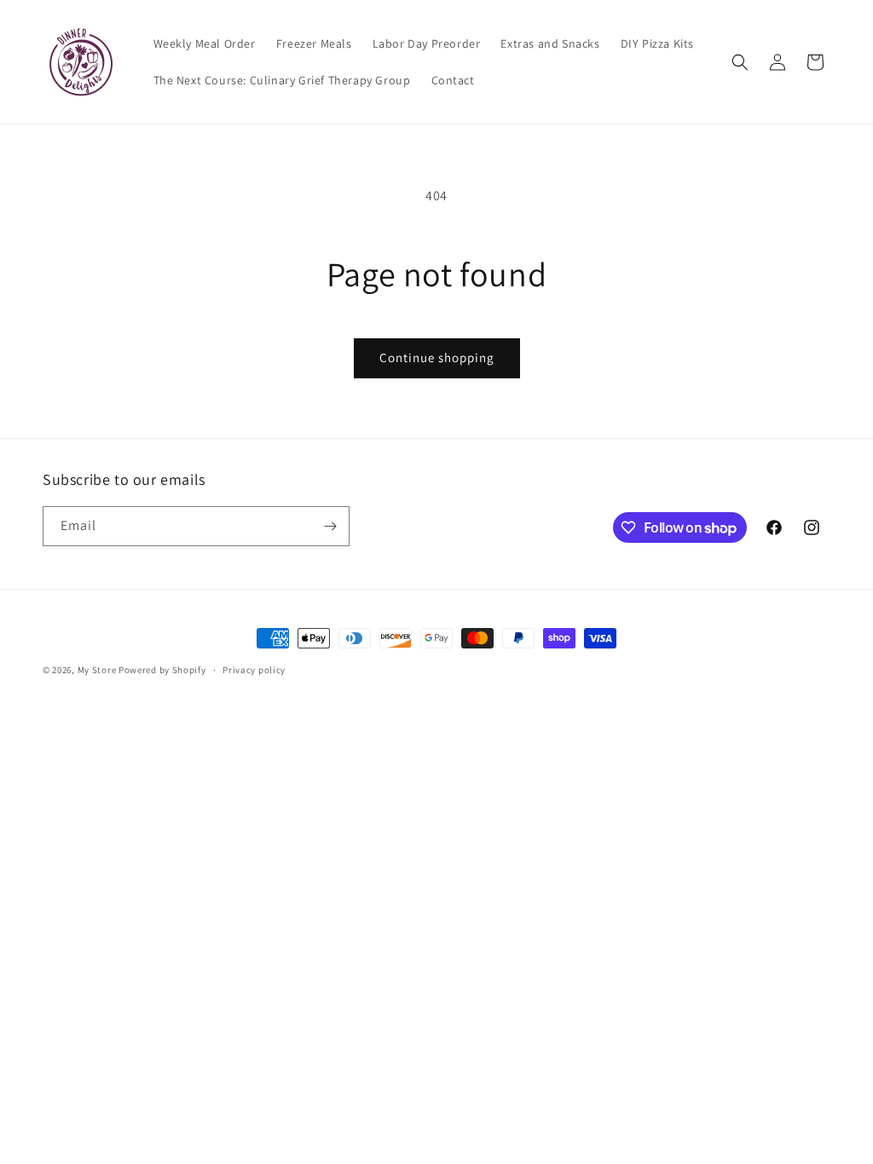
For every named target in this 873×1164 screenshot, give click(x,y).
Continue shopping (436, 357)
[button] (740, 62)
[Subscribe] (330, 526)
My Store (97, 670)
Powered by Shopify (162, 670)
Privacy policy (254, 670)
